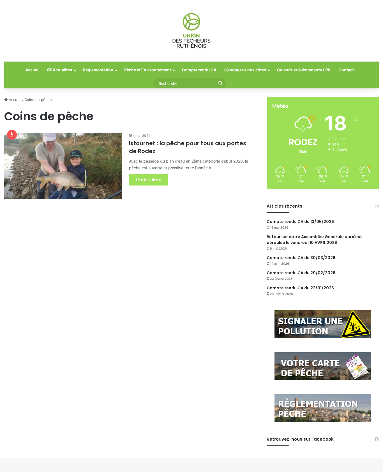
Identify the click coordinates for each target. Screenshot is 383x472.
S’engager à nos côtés (245, 69)
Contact (346, 69)
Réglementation (98, 69)
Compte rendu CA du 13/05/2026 (300, 221)
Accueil (32, 69)
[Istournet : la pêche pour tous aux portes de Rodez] (63, 166)
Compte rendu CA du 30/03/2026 (301, 257)
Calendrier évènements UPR (304, 69)
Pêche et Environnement (147, 69)
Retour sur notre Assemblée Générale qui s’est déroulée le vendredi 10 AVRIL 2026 (314, 239)
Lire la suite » (148, 179)
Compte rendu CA (199, 69)
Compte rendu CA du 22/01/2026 (300, 288)
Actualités (62, 69)
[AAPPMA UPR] (191, 30)
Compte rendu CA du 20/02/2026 (301, 273)
